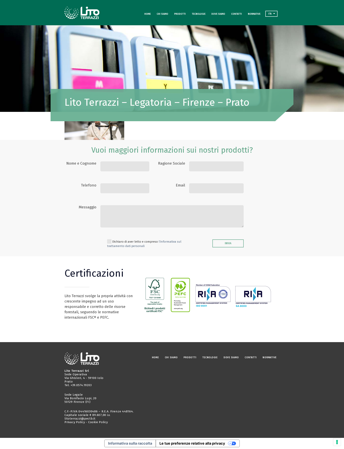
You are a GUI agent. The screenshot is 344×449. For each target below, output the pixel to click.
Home (147, 14)
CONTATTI (236, 14)
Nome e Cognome (81, 163)
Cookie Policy (98, 422)
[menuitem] (271, 14)
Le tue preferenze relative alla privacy (192, 443)
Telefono (88, 185)
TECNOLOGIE (198, 14)
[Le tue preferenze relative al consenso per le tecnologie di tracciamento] (337, 442)
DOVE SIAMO (218, 14)
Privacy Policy (74, 422)
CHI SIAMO (162, 14)
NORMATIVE (254, 14)
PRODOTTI (180, 14)
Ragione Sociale (171, 163)
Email (180, 185)
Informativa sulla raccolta (130, 443)
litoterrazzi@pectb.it (80, 418)
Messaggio (87, 207)
